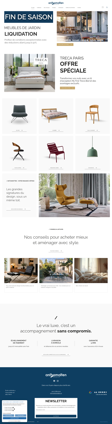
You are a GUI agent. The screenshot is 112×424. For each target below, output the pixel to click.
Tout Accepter (8, 415)
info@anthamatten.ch (56, 393)
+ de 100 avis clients (101, 394)
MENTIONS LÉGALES (31, 421)
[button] (39, 7)
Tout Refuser (21, 415)
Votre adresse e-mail (40, 409)
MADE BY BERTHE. (104, 421)
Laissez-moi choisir (14, 418)
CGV (37, 421)
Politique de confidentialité (7, 413)
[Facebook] (54, 381)
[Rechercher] (102, 7)
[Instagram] (58, 381)
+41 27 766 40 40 (56, 391)
